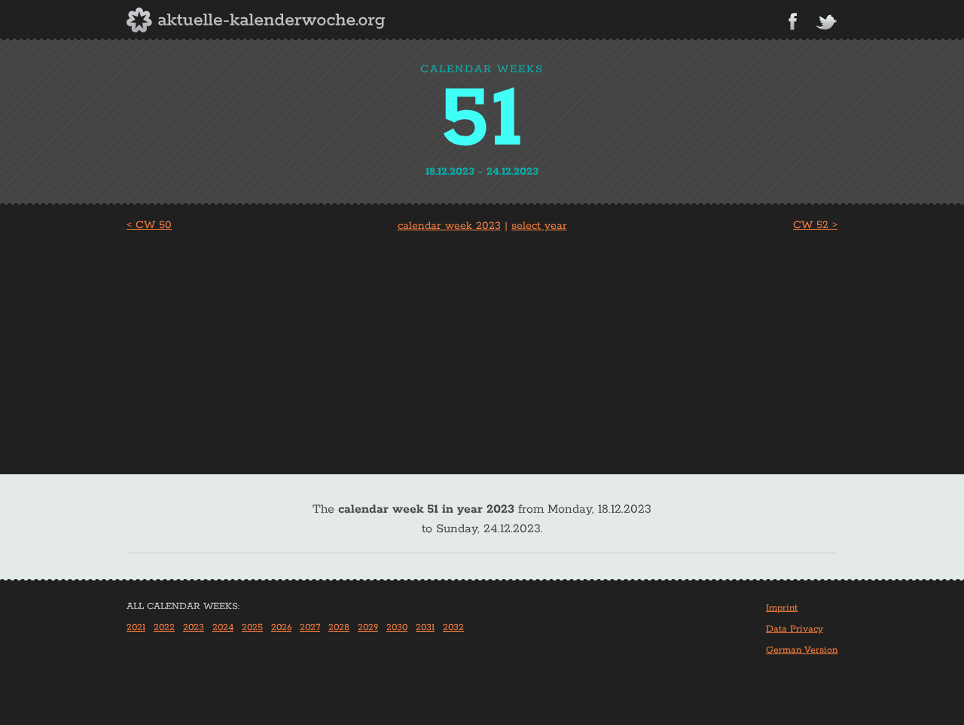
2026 (281, 627)
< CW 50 (149, 225)
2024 (222, 627)
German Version (801, 650)
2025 (252, 627)
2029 (368, 627)
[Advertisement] (482, 348)
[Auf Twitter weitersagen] (826, 23)
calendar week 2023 (449, 226)
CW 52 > (815, 225)
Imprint (782, 608)
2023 (193, 627)
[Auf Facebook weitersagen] (793, 21)
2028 (338, 627)
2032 (453, 627)
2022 (164, 627)
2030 (396, 627)
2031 (425, 627)
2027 (310, 627)
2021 (136, 627)
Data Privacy (794, 629)
